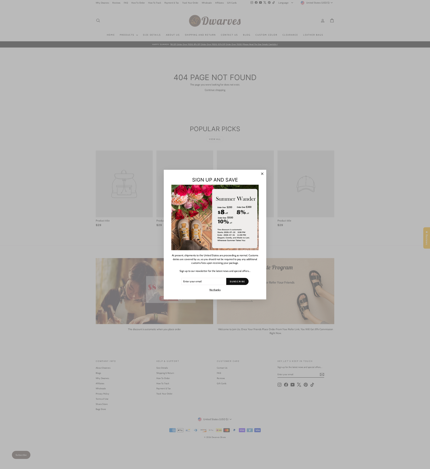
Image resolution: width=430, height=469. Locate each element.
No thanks (215, 289)
